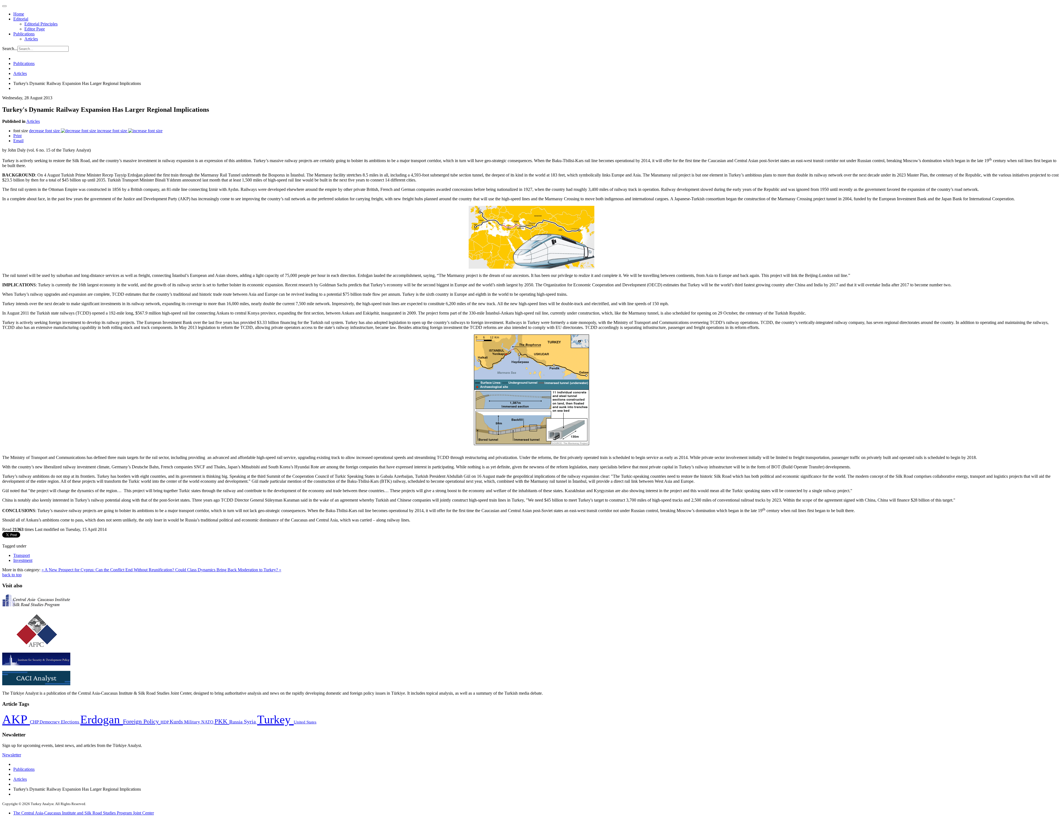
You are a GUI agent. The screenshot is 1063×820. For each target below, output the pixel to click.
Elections (70, 722)
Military (192, 722)
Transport (21, 555)
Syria (250, 722)
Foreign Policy (142, 721)
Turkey (275, 719)
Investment (22, 560)
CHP (35, 722)
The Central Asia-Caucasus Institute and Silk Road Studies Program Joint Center (83, 813)
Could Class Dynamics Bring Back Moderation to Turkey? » (228, 569)
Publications (24, 34)
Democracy (50, 722)
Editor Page (34, 29)
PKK (222, 721)
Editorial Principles (41, 24)
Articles (31, 39)
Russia (236, 722)
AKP (16, 719)
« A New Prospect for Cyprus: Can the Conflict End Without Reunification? (108, 569)
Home (18, 14)
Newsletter (11, 754)
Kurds (177, 722)
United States (305, 722)
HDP (165, 722)
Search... (9, 48)
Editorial (20, 19)
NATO (208, 722)
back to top (12, 574)
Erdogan (101, 719)
